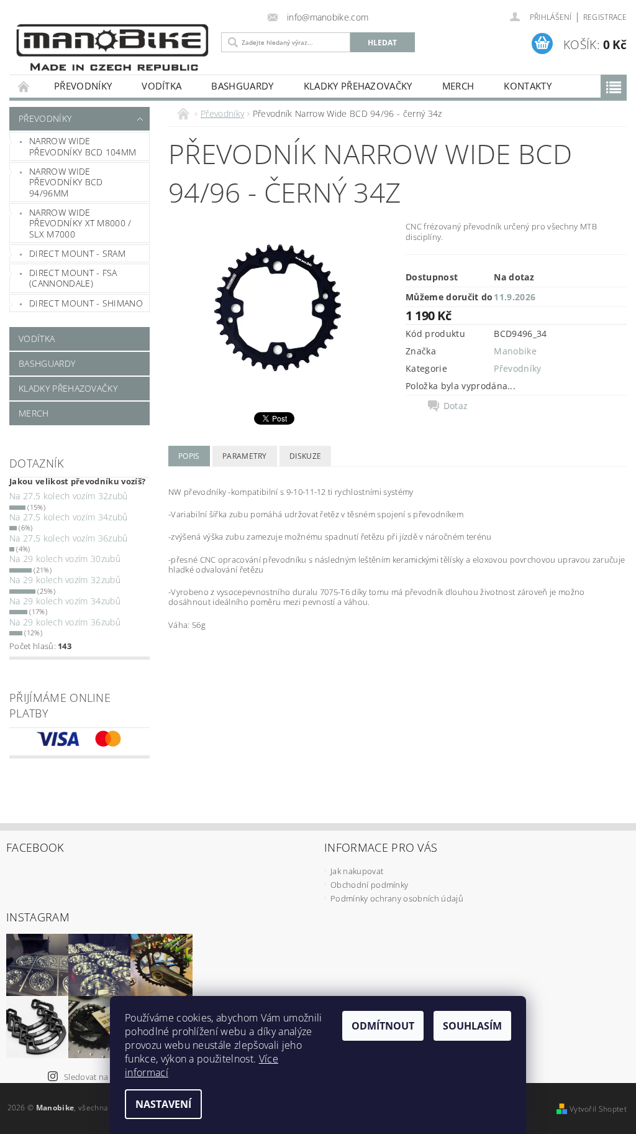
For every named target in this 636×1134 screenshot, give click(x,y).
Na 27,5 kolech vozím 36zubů (68, 538)
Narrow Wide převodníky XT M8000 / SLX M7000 (80, 223)
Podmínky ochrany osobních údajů (396, 898)
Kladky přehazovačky (358, 86)
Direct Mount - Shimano (86, 303)
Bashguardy (242, 86)
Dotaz (455, 406)
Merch (458, 86)
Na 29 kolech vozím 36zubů (64, 622)
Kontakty (528, 86)
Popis (189, 456)
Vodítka (161, 86)
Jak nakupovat (356, 871)
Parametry (244, 456)
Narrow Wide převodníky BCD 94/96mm (65, 182)
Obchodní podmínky (369, 884)
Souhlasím (472, 1026)
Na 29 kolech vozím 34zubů (64, 601)
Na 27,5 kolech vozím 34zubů (68, 517)
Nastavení (163, 1104)
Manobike (515, 351)
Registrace (605, 17)
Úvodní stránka (24, 86)
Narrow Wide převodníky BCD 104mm (82, 146)
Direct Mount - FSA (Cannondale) (73, 278)
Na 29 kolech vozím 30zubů (64, 559)
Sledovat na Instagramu (108, 1076)
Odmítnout (383, 1026)
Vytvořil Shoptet (598, 1109)
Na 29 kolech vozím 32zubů (64, 580)
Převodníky (83, 86)
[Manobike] (112, 47)
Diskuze (305, 456)
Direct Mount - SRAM (77, 253)
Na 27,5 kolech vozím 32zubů (68, 496)
